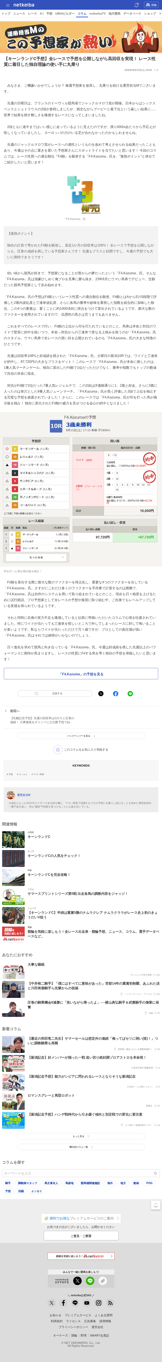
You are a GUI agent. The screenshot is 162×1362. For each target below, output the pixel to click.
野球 (83, 1335)
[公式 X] (51, 1303)
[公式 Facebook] (63, 1303)
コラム (82, 13)
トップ (5, 13)
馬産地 (69, 1183)
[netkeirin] (81, 1256)
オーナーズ (60, 1335)
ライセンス (73, 1321)
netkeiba (24, 5)
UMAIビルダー (65, 13)
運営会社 (97, 1327)
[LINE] (75, 1303)
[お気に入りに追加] (58, 750)
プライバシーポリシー (73, 1327)
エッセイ (23, 774)
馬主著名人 (51, 1183)
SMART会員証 (99, 1335)
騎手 (8, 1183)
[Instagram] (98, 1303)
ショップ (150, 13)
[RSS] (110, 1303)
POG (149, 1183)
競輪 (154, 5)
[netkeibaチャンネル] (87, 1303)
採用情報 (105, 1321)
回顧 (21, 1191)
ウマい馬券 (39, 774)
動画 (136, 1183)
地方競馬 (114, 13)
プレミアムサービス (78, 1315)
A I (41, 13)
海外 (110, 1183)
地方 (123, 1183)
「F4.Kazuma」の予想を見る (81, 674)
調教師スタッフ (27, 1183)
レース (32, 13)
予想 (49, 13)
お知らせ (55, 1315)
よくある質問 (103, 1315)
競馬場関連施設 (90, 1183)
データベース (132, 13)
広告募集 (90, 1321)
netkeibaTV (97, 13)
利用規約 (57, 1321)
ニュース (19, 13)
